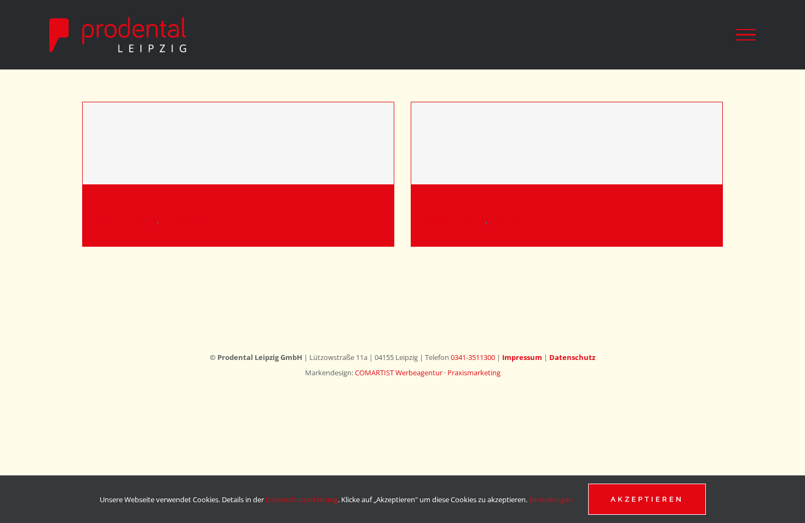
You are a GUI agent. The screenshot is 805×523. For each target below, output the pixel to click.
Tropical (187, 218)
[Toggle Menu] (746, 35)
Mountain (126, 218)
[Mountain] (238, 143)
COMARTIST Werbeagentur (398, 372)
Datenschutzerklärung (302, 499)
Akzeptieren (647, 499)
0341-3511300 (473, 357)
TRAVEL (445, 204)
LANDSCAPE (128, 204)
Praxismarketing (474, 372)
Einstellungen (551, 499)
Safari (508, 218)
